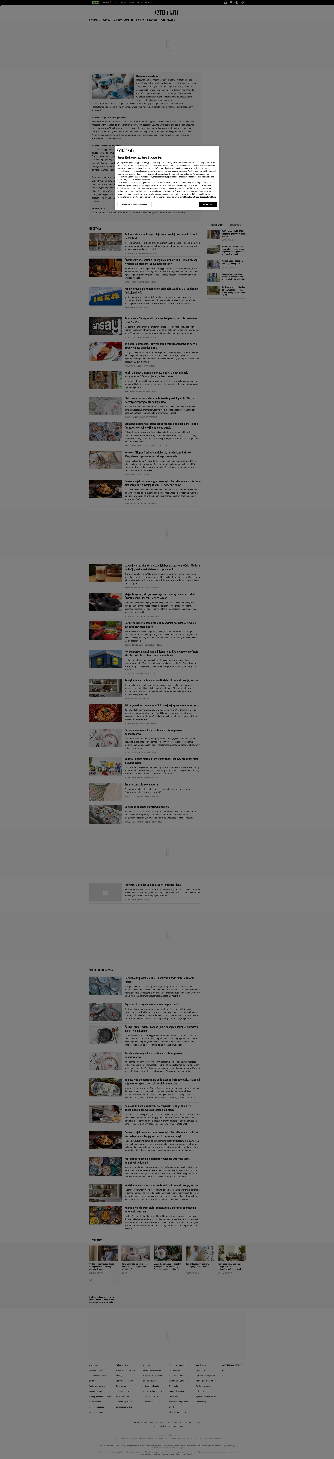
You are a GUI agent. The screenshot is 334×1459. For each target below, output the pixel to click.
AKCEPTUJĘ (208, 205)
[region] (167, 178)
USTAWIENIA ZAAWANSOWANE (134, 205)
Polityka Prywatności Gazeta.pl (195, 197)
